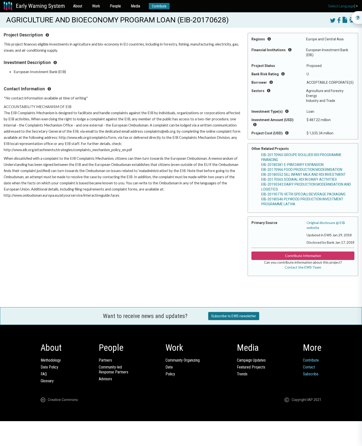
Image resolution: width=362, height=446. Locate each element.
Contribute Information (303, 256)
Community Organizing (182, 360)
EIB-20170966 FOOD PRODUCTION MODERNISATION (301, 170)
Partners (105, 360)
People (115, 6)
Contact (309, 367)
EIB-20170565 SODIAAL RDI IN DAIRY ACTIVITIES (299, 179)
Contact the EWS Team (303, 267)
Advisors (105, 379)
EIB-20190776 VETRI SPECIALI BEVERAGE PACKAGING (303, 194)
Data (169, 367)
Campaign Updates (251, 360)
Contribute (159, 6)
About (77, 6)
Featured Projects (251, 367)
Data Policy (49, 367)
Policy (170, 374)
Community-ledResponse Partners (113, 369)
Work (96, 6)
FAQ (44, 374)
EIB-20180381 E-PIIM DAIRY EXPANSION (292, 165)
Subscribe (310, 374)
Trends (242, 374)
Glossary (47, 381)
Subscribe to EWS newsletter (233, 316)
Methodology (51, 360)
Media (135, 6)
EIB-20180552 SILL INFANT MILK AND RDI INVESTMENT (303, 174)
